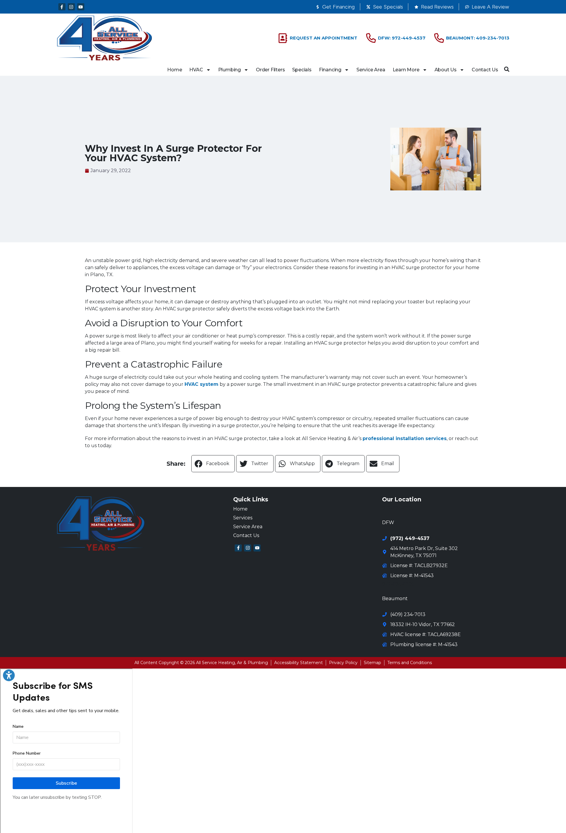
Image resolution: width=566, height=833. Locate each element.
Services (242, 518)
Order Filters (270, 70)
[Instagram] (71, 6)
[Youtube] (80, 6)
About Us (446, 70)
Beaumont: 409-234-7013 (477, 38)
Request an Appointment (323, 38)
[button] (506, 69)
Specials (301, 70)
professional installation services (405, 438)
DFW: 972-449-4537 (401, 38)
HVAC (196, 70)
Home (174, 70)
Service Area (370, 70)
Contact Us (485, 70)
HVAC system (201, 384)
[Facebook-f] (61, 6)
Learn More (406, 70)
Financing (330, 70)
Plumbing (229, 70)
